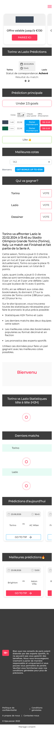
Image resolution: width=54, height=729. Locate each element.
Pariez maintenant (32, 123)
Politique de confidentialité (9, 708)
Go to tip (21, 537)
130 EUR (46, 122)
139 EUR (46, 128)
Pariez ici (24, 37)
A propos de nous (11, 715)
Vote (46, 193)
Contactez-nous (31, 715)
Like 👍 (27, 139)
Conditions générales (37, 708)
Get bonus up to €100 (30, 169)
